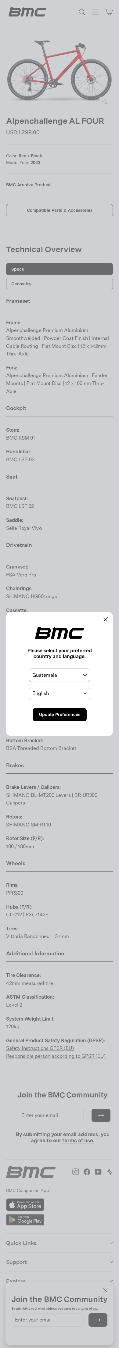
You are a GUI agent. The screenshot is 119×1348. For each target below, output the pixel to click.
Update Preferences (59, 714)
